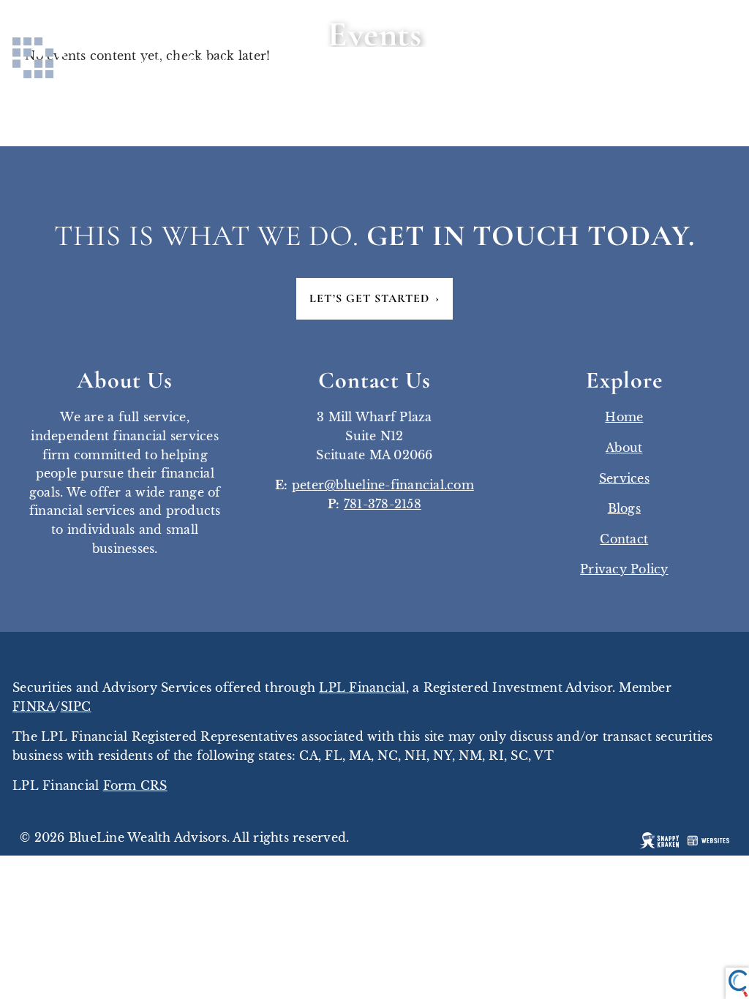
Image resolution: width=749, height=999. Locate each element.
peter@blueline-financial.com (383, 485)
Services (624, 478)
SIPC (76, 706)
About (624, 447)
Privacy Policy (624, 569)
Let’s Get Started (374, 298)
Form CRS (135, 785)
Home (624, 417)
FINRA (33, 706)
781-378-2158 (382, 504)
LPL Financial (362, 687)
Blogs (624, 508)
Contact (624, 539)
